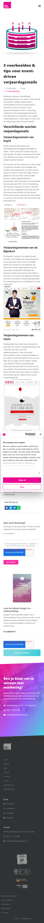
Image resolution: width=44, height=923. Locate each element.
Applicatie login (9, 785)
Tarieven (6, 764)
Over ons (6, 772)
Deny (22, 487)
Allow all (22, 480)
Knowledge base (9, 789)
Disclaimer (4, 913)
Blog (5, 768)
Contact (6, 781)
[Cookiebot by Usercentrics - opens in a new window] (26, 434)
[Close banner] (40, 434)
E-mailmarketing (12, 91)
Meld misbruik (6, 908)
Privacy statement (7, 900)
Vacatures (7, 776)
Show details (31, 473)
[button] (39, 6)
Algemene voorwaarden (9, 896)
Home (6, 760)
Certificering (5, 904)
